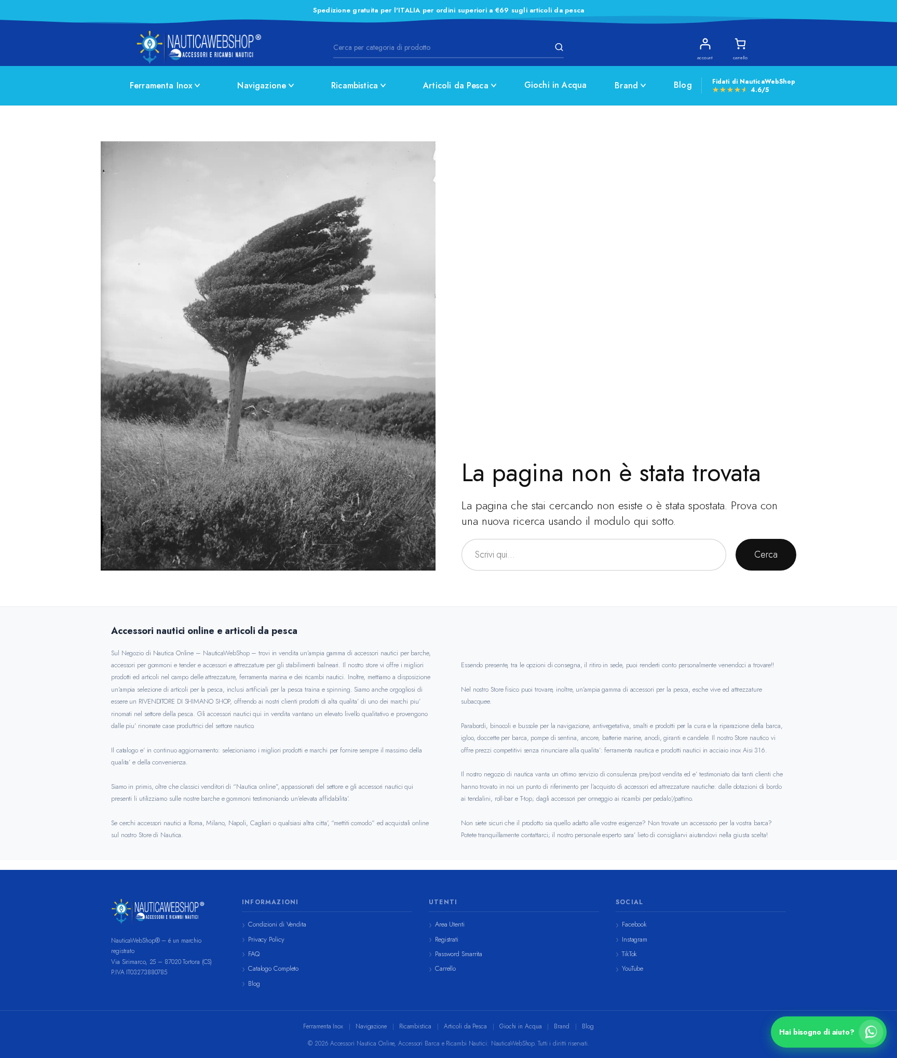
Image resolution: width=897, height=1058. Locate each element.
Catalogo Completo (273, 968)
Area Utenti (450, 924)
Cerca (766, 554)
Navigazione (261, 85)
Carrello (445, 968)
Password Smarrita (458, 954)
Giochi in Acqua (555, 85)
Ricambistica (354, 85)
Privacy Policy (266, 939)
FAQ (254, 954)
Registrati (446, 939)
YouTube (632, 968)
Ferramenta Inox (161, 85)
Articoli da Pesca (455, 85)
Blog (683, 85)
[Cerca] (557, 47)
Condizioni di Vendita (277, 924)
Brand (626, 85)
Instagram (634, 939)
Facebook (634, 924)
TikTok (629, 954)
